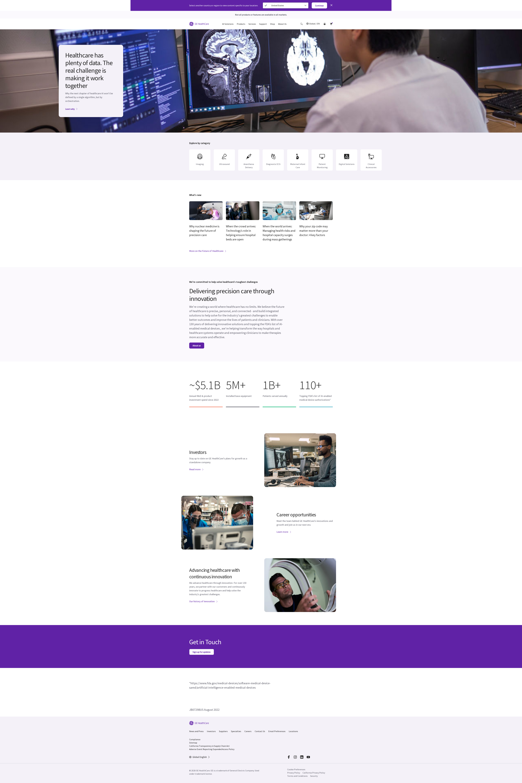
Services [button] (252, 24)
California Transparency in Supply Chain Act (209, 746)
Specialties (236, 731)
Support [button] (263, 24)
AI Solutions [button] (228, 24)
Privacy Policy (293, 772)
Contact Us (260, 731)
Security (314, 776)
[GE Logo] (199, 24)
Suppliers (223, 731)
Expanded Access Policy (223, 749)
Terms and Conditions (297, 776)
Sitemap (193, 742)
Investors (211, 731)
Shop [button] (272, 24)
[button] (301, 24)
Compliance (194, 739)
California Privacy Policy (314, 772)
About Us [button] (282, 24)
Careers (247, 731)
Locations (293, 731)
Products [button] (241, 24)
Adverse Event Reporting (200, 749)
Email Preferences (276, 731)
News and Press (196, 731)
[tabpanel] (261, 81)
